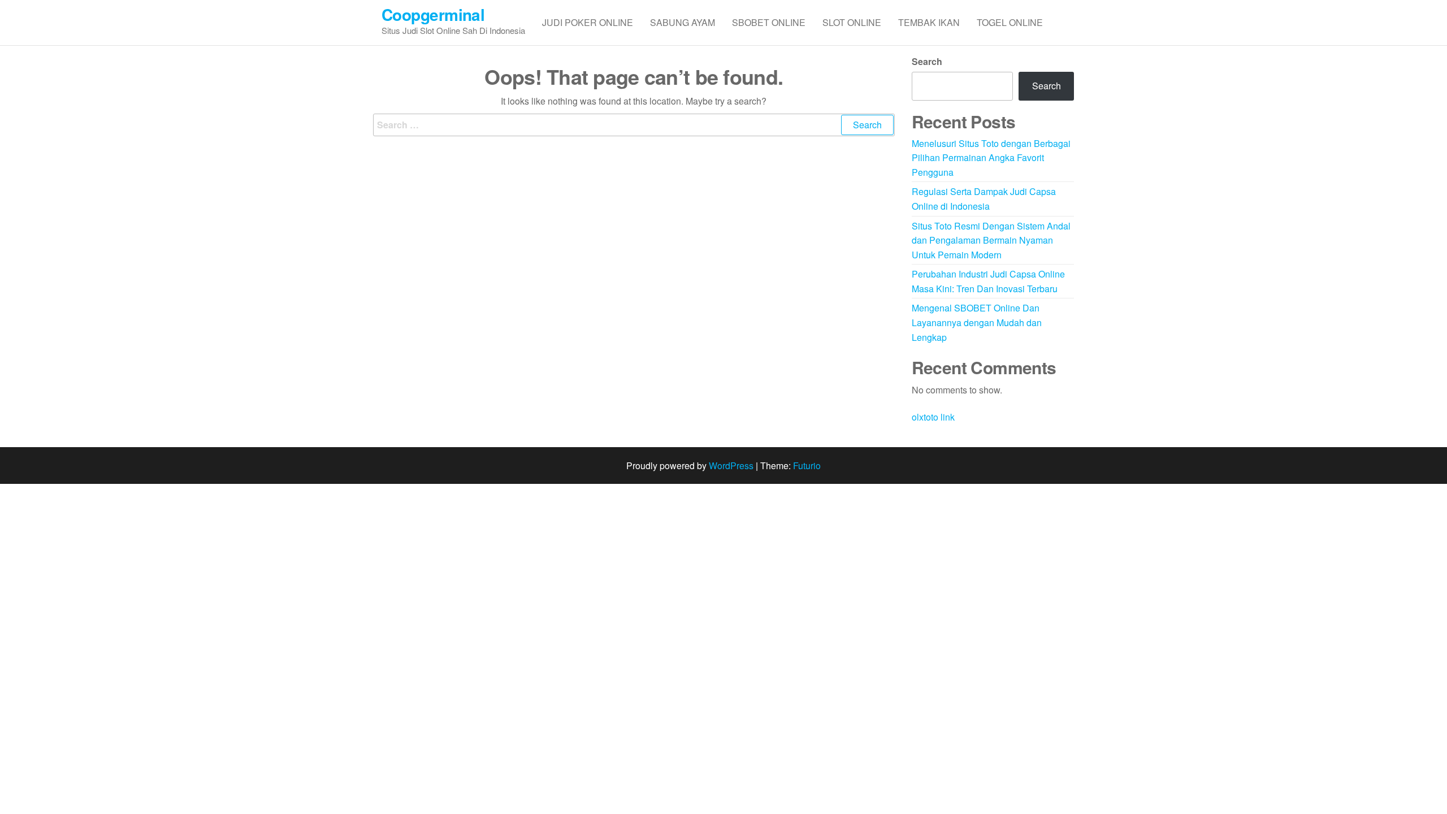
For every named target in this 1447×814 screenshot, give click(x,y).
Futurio (807, 465)
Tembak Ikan (929, 22)
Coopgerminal (433, 14)
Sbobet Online (768, 22)
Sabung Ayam (682, 22)
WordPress (731, 465)
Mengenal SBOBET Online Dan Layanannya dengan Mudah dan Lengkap (977, 322)
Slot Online (851, 22)
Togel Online (1010, 22)
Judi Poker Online (587, 22)
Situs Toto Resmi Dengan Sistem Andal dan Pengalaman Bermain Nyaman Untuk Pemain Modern (991, 240)
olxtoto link (933, 416)
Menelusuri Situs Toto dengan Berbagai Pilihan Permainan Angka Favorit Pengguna (991, 158)
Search (927, 61)
